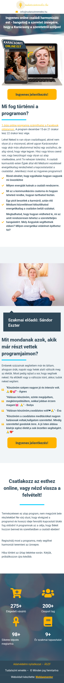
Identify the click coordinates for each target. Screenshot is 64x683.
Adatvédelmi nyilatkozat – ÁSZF (32, 664)
